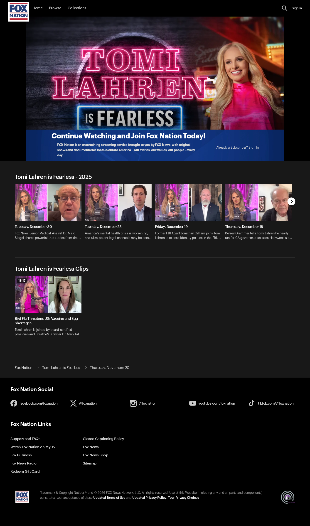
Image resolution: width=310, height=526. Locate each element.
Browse (55, 8)
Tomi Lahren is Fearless (61, 368)
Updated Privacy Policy (149, 497)
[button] (284, 8)
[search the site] (284, 8)
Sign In (253, 147)
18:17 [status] (21, 280)
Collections (77, 8)
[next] (291, 202)
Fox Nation (23, 368)
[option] (50, 215)
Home (37, 8)
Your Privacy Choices (183, 497)
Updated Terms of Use (109, 497)
